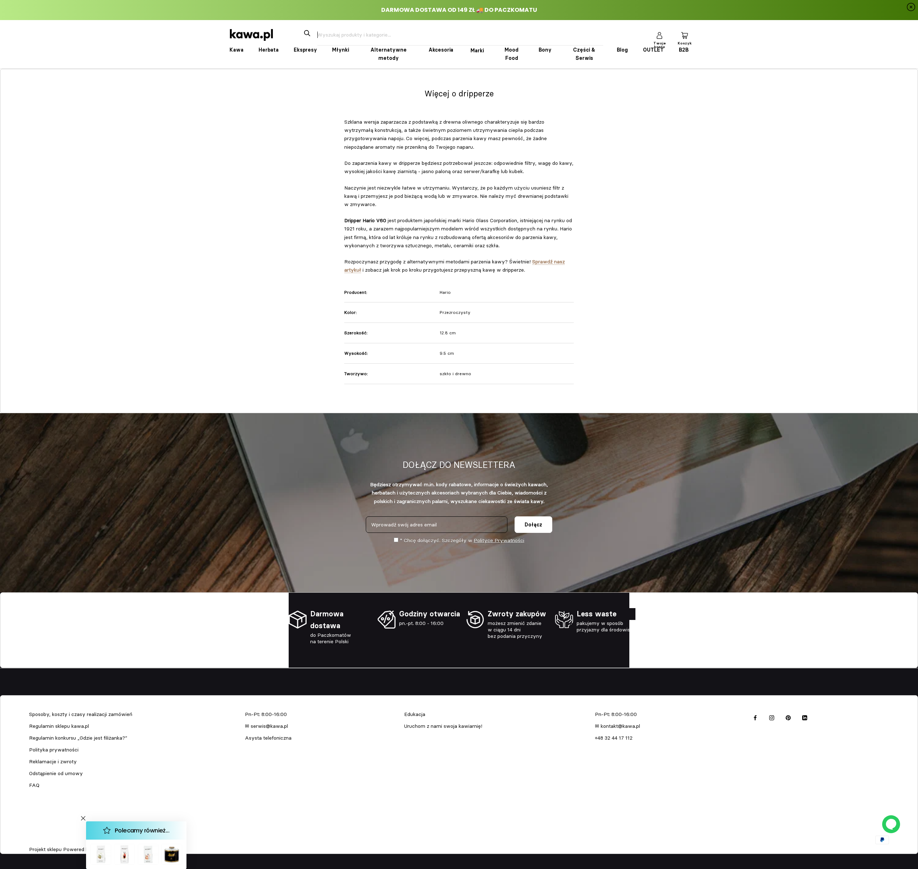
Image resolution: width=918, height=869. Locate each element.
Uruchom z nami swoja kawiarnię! (443, 726)
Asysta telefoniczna (268, 738)
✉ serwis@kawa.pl (266, 726)
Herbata (269, 50)
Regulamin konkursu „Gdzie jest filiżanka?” (78, 738)
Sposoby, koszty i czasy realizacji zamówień (80, 714)
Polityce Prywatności (499, 540)
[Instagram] (771, 717)
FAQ (34, 785)
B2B (683, 50)
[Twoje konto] (659, 35)
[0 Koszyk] (684, 35)
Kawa (236, 50)
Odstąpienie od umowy (56, 773)
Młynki (340, 50)
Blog (622, 50)
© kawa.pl (39, 839)
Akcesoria (441, 50)
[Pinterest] (788, 717)
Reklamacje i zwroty (53, 761)
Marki (477, 50)
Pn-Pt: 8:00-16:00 (266, 714)
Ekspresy (305, 50)
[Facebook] (755, 717)
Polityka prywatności (54, 749)
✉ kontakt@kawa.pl (617, 726)
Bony (545, 50)
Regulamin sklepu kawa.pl (59, 726)
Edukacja (414, 714)
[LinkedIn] (804, 717)
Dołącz (533, 524)
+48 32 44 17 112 (614, 738)
